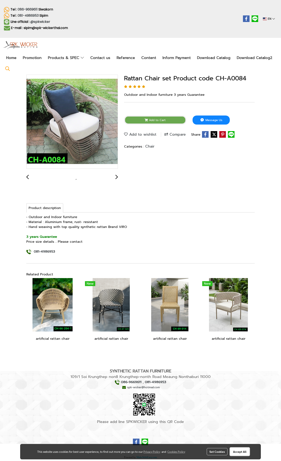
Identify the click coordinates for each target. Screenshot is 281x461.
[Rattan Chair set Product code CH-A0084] (72, 122)
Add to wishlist (142, 134)
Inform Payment (177, 58)
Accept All (239, 451)
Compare (177, 134)
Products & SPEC (64, 58)
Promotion (32, 58)
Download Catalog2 (254, 58)
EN (269, 19)
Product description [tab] (45, 208)
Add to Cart (157, 120)
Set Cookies (217, 451)
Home (11, 58)
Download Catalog (213, 58)
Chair (149, 146)
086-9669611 (28, 9)
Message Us (213, 120)
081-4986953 (28, 15)
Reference (126, 58)
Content (148, 58)
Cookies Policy (176, 451)
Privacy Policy (151, 451)
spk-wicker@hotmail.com (143, 387)
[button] (7, 69)
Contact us (100, 58)
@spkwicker (40, 21)
